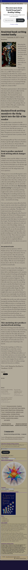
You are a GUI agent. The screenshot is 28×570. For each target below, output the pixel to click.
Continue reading (14, 24)
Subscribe (20, 20)
